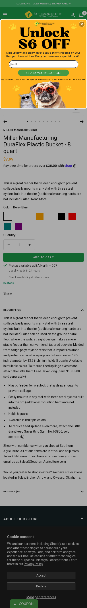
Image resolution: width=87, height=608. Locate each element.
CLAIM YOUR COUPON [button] (43, 73)
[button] (82, 24)
